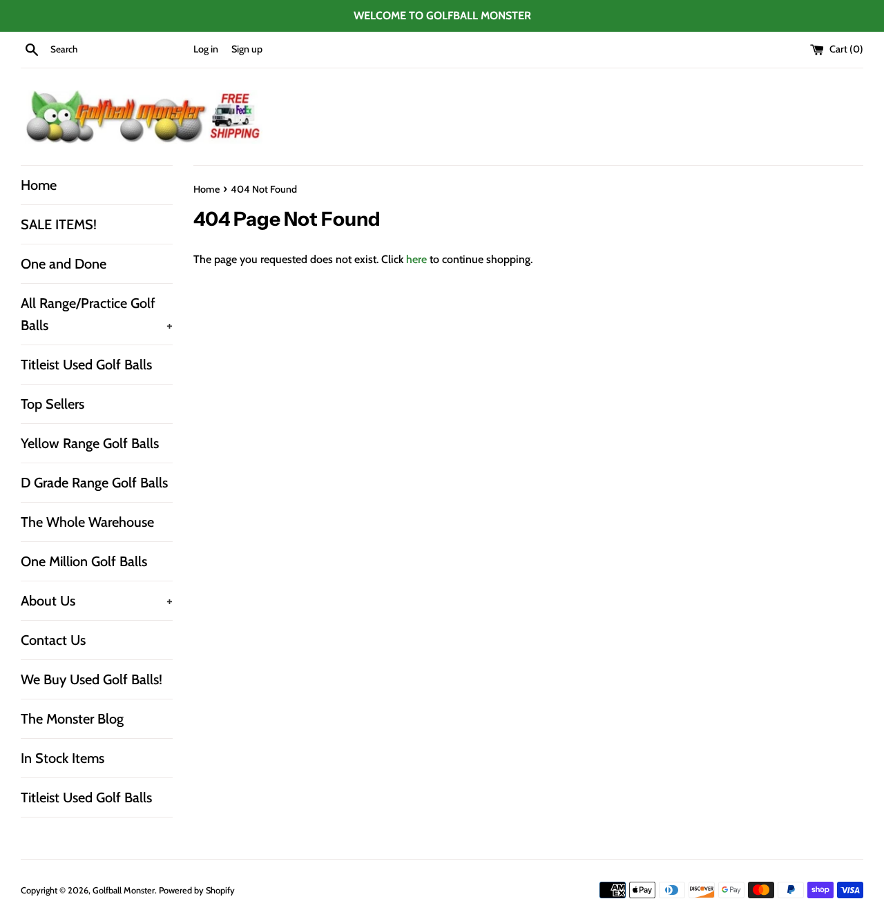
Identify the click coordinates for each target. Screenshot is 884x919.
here (416, 259)
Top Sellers (52, 404)
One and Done (63, 263)
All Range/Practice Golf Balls (97, 314)
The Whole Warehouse (87, 522)
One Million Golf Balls (84, 561)
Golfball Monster (124, 890)
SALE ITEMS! (59, 224)
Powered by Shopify (197, 890)
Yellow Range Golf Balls (90, 443)
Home (39, 185)
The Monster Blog (72, 718)
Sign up (246, 49)
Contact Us (53, 640)
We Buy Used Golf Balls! (91, 679)
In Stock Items (62, 758)
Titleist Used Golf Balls (86, 364)
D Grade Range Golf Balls (94, 482)
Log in (205, 49)
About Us (97, 600)
